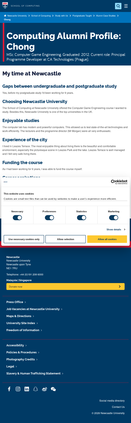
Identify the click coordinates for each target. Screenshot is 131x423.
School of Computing (41, 15)
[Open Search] (118, 6)
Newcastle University (17, 15)
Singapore (25, 280)
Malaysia (11, 280)
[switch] (49, 217)
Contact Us (118, 407)
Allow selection (65, 239)
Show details (114, 229)
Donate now (15, 286)
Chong (7, 19)
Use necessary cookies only (23, 239)
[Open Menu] (126, 6)
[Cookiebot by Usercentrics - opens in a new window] (113, 182)
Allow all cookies (107, 239)
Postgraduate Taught (82, 15)
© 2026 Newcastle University (108, 413)
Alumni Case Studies (106, 15)
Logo (5, 6)
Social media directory (112, 400)
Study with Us (61, 15)
